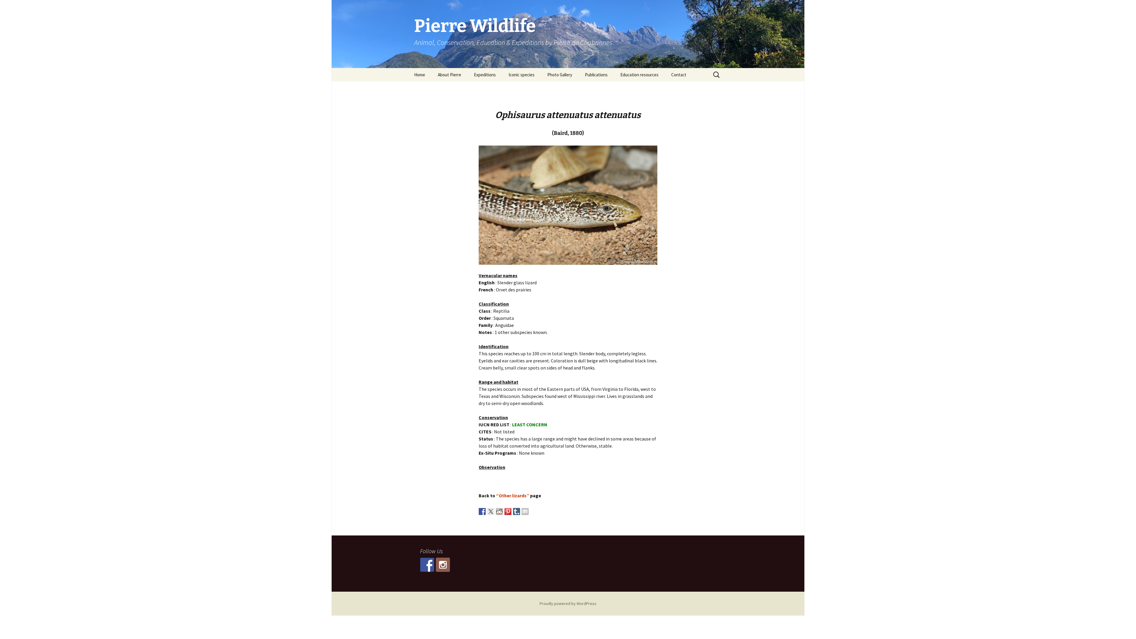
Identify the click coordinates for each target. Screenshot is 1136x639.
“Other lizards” (512, 495)
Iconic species (522, 75)
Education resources (639, 75)
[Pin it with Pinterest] (507, 511)
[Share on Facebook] (482, 511)
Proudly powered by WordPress (568, 603)
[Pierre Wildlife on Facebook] (427, 565)
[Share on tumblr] (516, 511)
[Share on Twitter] (490, 511)
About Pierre (449, 75)
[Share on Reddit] (499, 511)
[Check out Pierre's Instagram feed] (443, 565)
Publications (596, 75)
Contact (678, 75)
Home (419, 75)
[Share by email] (525, 511)
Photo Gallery (559, 75)
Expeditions (485, 75)
